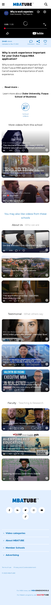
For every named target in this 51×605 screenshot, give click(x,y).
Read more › (11, 87)
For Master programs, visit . (33, 595)
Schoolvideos (25, 115)
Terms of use (6, 567)
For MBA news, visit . (33, 590)
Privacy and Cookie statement (25, 567)
